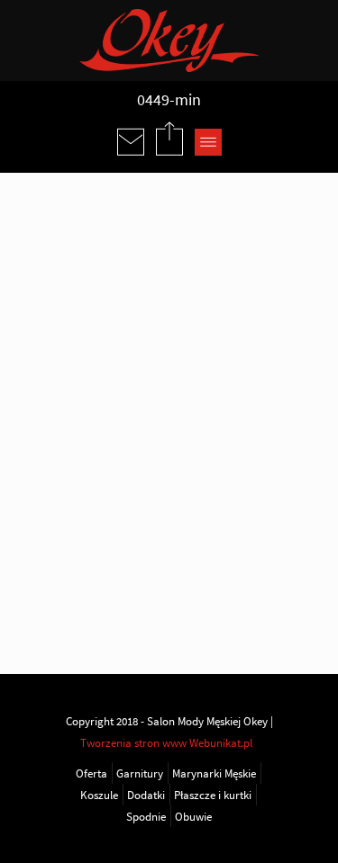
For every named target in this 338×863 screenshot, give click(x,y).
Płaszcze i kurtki (212, 794)
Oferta (91, 773)
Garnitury (139, 773)
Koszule (99, 794)
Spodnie (146, 816)
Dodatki (146, 794)
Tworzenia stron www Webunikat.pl (166, 742)
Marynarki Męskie (214, 773)
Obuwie (193, 816)
